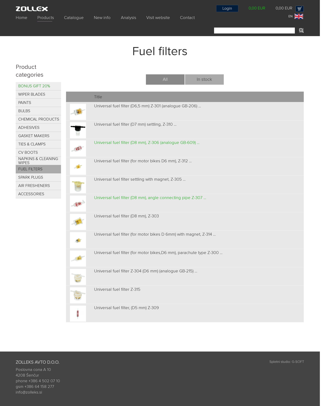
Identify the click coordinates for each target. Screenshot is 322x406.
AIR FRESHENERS (34, 186)
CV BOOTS (28, 153)
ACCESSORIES (31, 194)
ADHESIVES (28, 128)
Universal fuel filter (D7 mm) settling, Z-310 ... (135, 124)
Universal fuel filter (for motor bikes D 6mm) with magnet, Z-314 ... (155, 234)
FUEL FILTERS (30, 169)
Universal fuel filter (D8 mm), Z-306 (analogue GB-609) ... (146, 143)
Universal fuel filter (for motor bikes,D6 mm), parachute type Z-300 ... (158, 253)
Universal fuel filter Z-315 (117, 289)
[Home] (26, 22)
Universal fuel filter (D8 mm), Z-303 (126, 216)
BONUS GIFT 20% (34, 86)
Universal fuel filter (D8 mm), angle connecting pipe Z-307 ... (150, 198)
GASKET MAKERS (33, 136)
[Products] (50, 22)
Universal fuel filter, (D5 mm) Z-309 (126, 308)
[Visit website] (163, 22)
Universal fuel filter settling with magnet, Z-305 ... (140, 179)
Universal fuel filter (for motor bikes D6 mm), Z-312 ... (143, 161)
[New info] (107, 22)
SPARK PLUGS (30, 178)
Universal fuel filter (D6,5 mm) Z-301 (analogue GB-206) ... (147, 106)
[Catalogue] (79, 22)
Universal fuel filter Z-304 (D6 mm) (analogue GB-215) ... (145, 271)
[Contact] (187, 22)
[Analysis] (133, 22)
